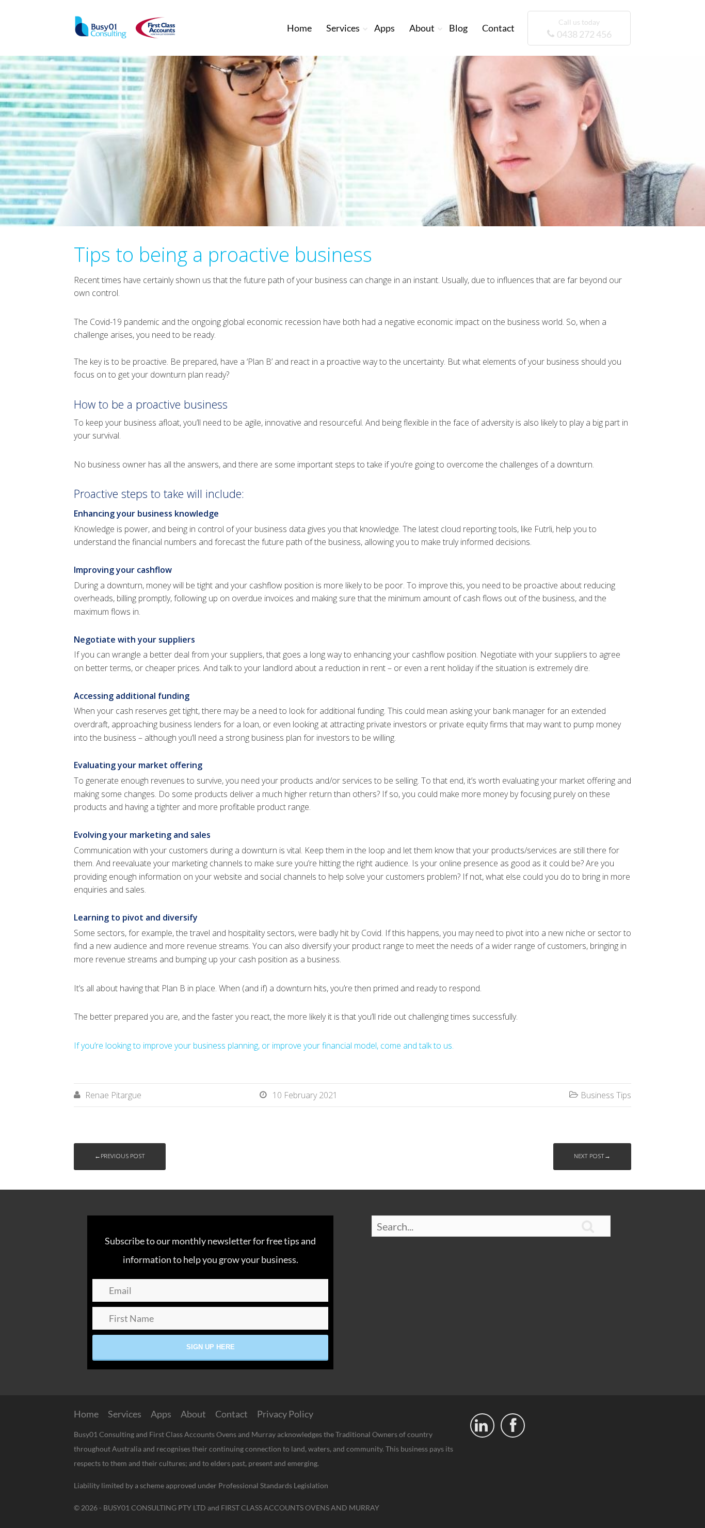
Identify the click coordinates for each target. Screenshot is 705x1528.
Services (343, 28)
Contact (498, 28)
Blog (458, 28)
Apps (384, 28)
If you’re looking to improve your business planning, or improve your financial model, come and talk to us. (264, 1045)
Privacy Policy (285, 1414)
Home (299, 28)
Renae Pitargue (113, 1095)
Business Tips (606, 1095)
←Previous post (119, 1156)
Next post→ (592, 1156)
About (422, 28)
